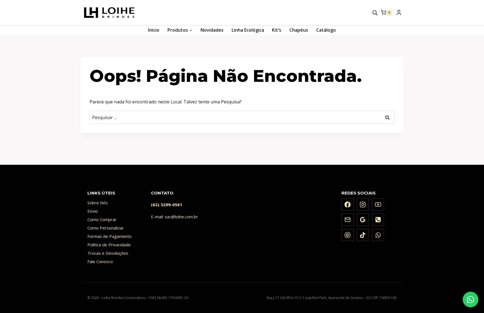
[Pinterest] (347, 235)
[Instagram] (363, 204)
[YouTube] (378, 204)
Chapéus (298, 30)
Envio (92, 211)
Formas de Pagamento (109, 236)
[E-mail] (347, 220)
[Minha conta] (398, 14)
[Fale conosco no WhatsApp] (470, 299)
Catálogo (326, 30)
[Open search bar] (375, 12)
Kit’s (276, 30)
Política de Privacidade (109, 244)
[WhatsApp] (378, 235)
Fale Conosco (100, 261)
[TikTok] (363, 235)
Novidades (212, 30)
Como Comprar (102, 219)
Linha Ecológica (248, 30)
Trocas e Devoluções (107, 253)
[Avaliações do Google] (363, 220)
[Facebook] (347, 204)
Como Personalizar (105, 228)
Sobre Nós (97, 202)
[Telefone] (378, 220)
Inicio (153, 30)
